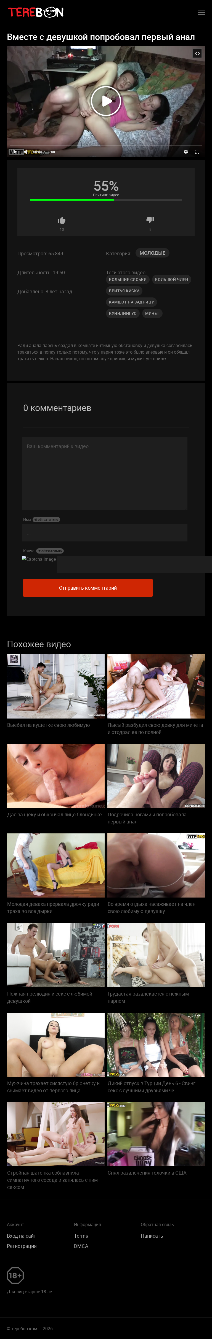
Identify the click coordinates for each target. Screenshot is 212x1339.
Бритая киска (124, 290)
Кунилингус (123, 313)
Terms (81, 1235)
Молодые (152, 253)
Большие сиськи (128, 279)
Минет (152, 313)
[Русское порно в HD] (36, 12)
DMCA (81, 1246)
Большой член (171, 279)
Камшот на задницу (131, 302)
